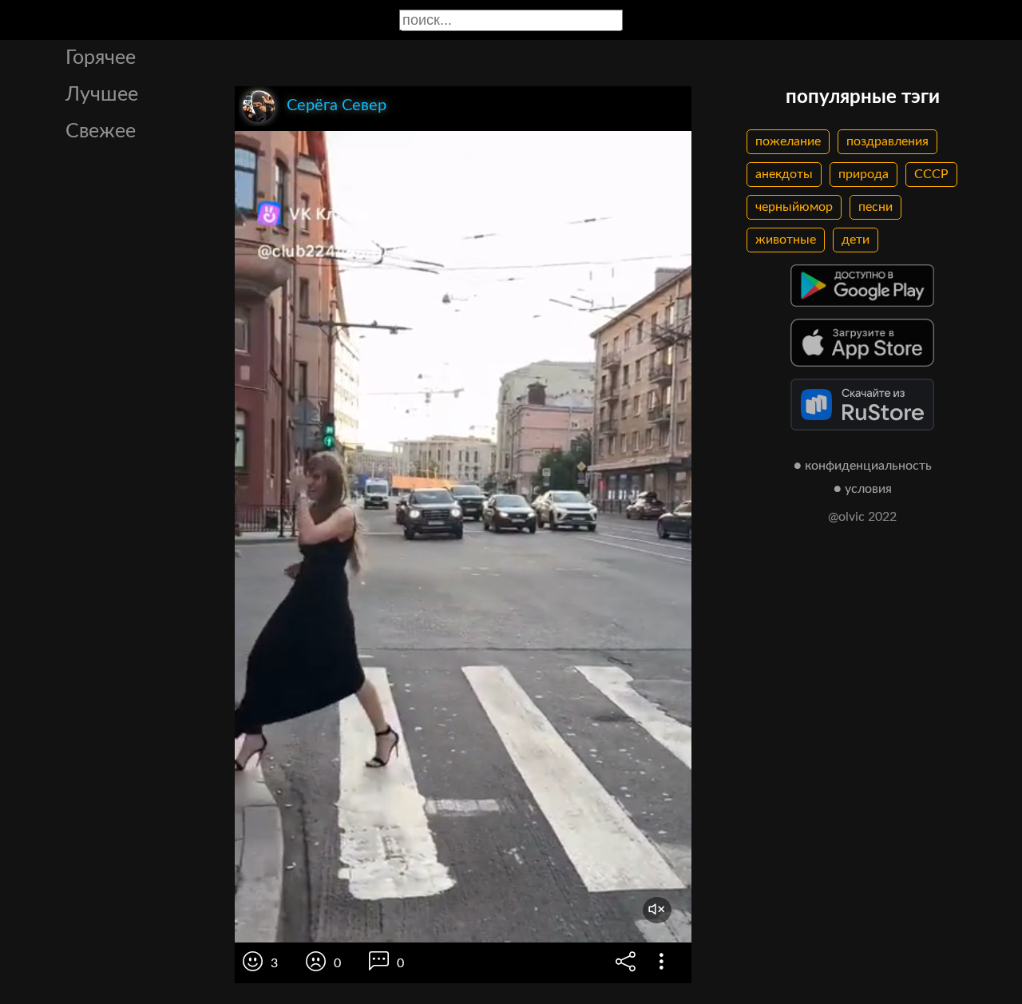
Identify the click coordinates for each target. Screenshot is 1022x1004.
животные (785, 239)
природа (863, 174)
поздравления (887, 141)
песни (875, 206)
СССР (931, 174)
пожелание (788, 141)
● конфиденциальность (863, 465)
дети (855, 239)
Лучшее (101, 95)
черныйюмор (794, 206)
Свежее (100, 131)
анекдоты (784, 174)
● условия (863, 488)
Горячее (100, 58)
